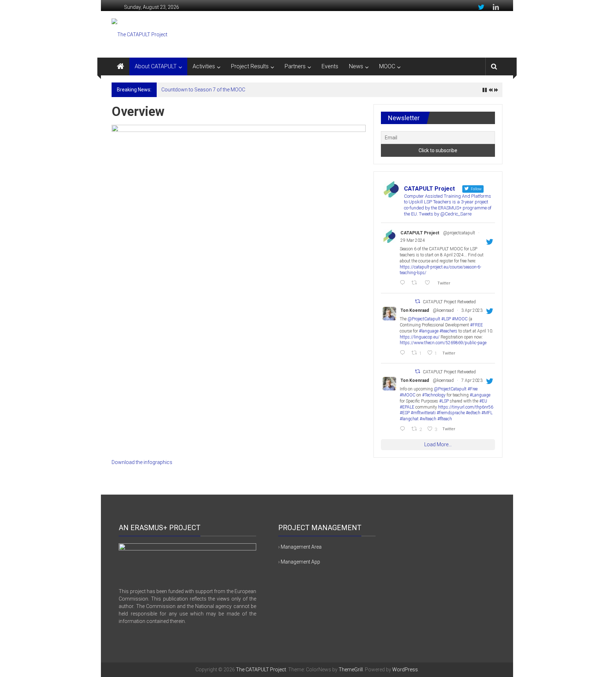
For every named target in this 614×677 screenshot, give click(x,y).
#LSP (446, 318)
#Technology (434, 395)
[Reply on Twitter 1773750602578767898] (404, 283)
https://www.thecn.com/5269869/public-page (443, 342)
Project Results (250, 66)
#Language (480, 395)
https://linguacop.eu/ (420, 337)
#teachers (448, 331)
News (356, 66)
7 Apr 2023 (472, 380)
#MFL (486, 412)
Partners (295, 66)
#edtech (473, 412)
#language (428, 331)
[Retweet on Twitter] (417, 301)
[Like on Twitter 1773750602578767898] (429, 283)
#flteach (444, 418)
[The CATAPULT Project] (120, 66)
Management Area (301, 547)
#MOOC (460, 318)
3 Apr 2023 (472, 310)
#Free (473, 389)
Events (330, 66)
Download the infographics (142, 462)
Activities (204, 66)
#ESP (405, 412)
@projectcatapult (459, 232)
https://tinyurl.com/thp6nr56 (465, 407)
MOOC (387, 66)
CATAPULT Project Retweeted (449, 301)
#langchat (409, 418)
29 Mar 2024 (412, 240)
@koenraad (443, 310)
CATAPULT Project (419, 232)
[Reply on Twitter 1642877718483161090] (404, 353)
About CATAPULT (156, 66)
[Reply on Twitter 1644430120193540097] (404, 429)
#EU (483, 401)
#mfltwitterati (423, 412)
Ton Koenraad (414, 310)
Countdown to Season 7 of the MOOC (203, 89)
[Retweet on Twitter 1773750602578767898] (416, 283)
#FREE (476, 324)
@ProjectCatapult (424, 318)
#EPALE (407, 407)
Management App (300, 562)
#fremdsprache (451, 412)
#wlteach (428, 418)
